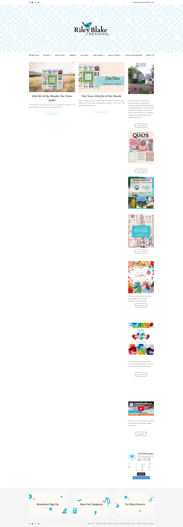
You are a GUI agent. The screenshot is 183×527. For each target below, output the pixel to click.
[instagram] (35, 2)
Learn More (141, 125)
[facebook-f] (29, 2)
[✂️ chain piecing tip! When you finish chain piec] (136, 464)
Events (149, 55)
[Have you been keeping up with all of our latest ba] (142, 469)
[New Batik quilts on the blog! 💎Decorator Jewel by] (142, 464)
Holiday (46, 55)
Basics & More (114, 55)
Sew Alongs (98, 55)
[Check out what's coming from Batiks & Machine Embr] (149, 466)
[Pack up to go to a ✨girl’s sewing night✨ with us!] (149, 464)
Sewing (72, 55)
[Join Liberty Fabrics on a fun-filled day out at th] (129, 466)
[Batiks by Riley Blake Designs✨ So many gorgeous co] (136, 466)
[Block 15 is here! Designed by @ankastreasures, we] (129, 469)
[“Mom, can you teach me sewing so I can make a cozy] (136, 469)
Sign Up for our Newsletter (143, 2)
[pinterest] (38, 2)
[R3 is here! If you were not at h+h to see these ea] (142, 466)
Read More (52, 114)
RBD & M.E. (35, 55)
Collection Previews (133, 55)
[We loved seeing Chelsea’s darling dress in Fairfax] (129, 464)
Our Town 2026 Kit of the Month (101, 96)
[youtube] (32, 2)
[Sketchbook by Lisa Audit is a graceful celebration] (149, 469)
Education (59, 55)
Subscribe (141, 434)
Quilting (84, 55)
